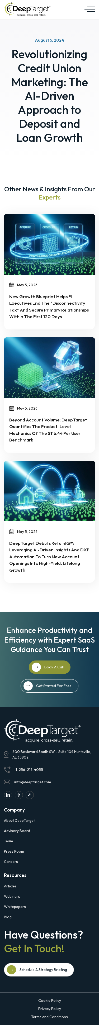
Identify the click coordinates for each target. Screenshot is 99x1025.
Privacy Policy (49, 1008)
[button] (88, 9)
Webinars (12, 896)
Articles (10, 886)
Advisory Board (17, 830)
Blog (8, 917)
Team (8, 841)
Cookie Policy (49, 1000)
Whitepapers (15, 906)
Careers (11, 861)
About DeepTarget (19, 820)
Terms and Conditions (49, 1016)
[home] (27, 9)
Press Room (14, 851)
